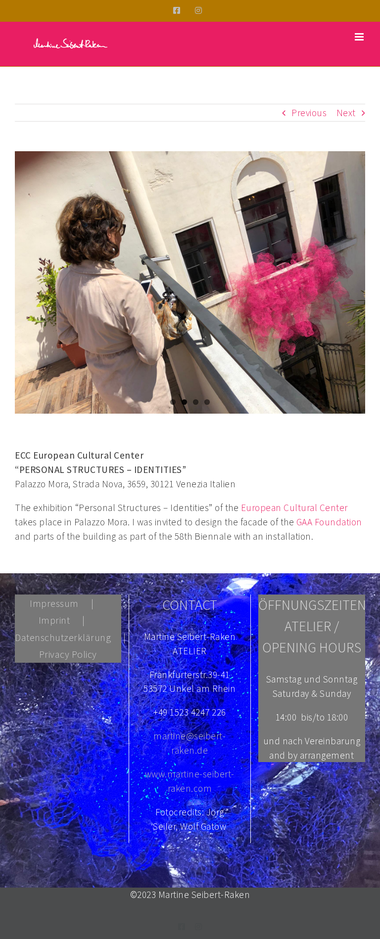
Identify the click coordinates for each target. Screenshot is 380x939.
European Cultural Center (294, 507)
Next (346, 113)
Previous (309, 113)
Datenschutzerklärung (63, 637)
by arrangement (320, 755)
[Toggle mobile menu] (360, 37)
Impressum (54, 603)
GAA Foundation (329, 522)
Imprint (54, 620)
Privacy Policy (68, 654)
